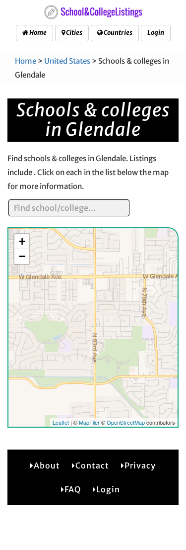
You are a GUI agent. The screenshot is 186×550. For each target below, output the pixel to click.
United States (67, 61)
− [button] (22, 256)
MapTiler (89, 422)
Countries (117, 32)
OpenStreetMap (126, 422)
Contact (92, 465)
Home (37, 32)
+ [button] (22, 241)
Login (155, 32)
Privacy (140, 465)
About (47, 465)
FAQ (72, 489)
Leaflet (61, 422)
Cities (73, 32)
